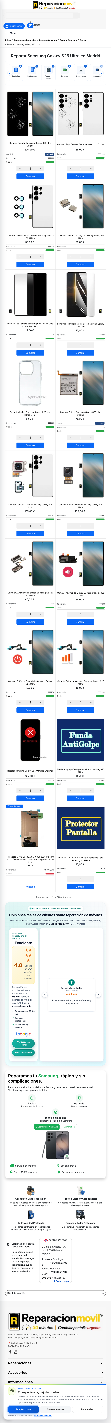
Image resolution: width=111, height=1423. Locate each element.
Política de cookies (43, 1415)
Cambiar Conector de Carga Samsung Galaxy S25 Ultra (80, 236)
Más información (16, 1293)
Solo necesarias (55, 1409)
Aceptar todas (23, 1409)
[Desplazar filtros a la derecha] (101, 73)
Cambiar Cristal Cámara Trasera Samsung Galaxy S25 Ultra (30, 236)
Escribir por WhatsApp (48, 1127)
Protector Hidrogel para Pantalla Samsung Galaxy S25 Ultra (80, 325)
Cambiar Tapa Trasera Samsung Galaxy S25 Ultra (80, 144)
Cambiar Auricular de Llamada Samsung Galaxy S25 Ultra (30, 594)
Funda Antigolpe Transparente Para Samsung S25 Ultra (80, 770)
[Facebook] (10, 1352)
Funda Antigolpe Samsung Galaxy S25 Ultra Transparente (30, 413)
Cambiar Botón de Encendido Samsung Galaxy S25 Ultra (30, 682)
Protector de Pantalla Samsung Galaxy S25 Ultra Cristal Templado (30, 325)
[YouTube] (15, 1352)
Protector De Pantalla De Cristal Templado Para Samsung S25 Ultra (80, 859)
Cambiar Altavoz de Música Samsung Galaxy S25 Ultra (80, 594)
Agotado (30, 886)
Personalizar (87, 1409)
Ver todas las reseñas (23, 1043)
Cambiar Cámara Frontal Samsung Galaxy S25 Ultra (80, 505)
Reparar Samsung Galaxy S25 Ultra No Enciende (30, 771)
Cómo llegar (62, 1281)
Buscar (76, 15)
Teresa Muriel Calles (71, 988)
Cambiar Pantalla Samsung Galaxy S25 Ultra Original (30, 144)
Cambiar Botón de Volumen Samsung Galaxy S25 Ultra (80, 682)
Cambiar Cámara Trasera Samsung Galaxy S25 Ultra (30, 505)
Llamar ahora (69, 1127)
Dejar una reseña (23, 1052)
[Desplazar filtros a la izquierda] (9, 73)
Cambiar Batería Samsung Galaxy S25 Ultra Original (80, 413)
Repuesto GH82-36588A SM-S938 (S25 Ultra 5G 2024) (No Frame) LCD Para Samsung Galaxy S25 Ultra (30, 859)
